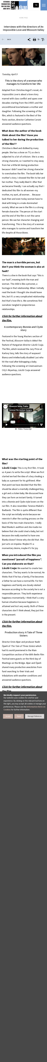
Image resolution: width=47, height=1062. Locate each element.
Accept (8, 716)
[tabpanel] (23, 57)
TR (36, 5)
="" (27, 1)
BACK (9, 39)
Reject (19, 716)
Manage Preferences (35, 716)
